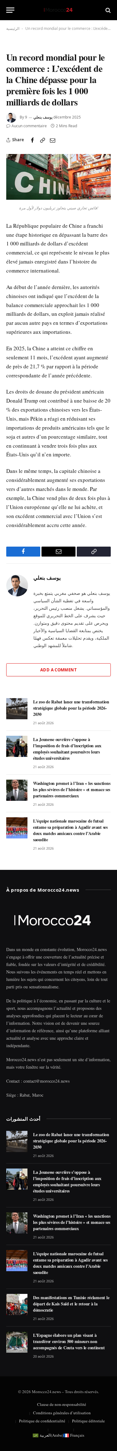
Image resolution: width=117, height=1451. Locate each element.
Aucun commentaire (29, 125)
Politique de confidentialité (42, 1421)
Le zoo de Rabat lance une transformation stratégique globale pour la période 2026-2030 (71, 707)
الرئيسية (12, 28)
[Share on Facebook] (32, 140)
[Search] (107, 10)
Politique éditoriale (88, 1421)
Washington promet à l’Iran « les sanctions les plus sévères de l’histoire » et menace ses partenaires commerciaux (71, 789)
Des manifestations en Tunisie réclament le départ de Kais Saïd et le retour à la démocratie (71, 1303)
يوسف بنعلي (42, 117)
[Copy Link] (42, 140)
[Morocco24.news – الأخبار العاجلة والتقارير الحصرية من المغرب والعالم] (58, 10)
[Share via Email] (52, 140)
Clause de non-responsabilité (61, 1404)
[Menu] (10, 10)
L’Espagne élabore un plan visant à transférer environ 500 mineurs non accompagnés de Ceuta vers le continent (69, 1341)
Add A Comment (58, 670)
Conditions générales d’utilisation (62, 1413)
